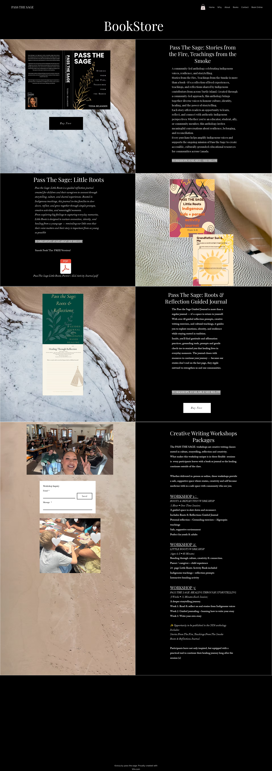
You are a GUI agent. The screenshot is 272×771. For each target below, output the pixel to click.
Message (47, 502)
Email (46, 490)
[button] (203, 7)
